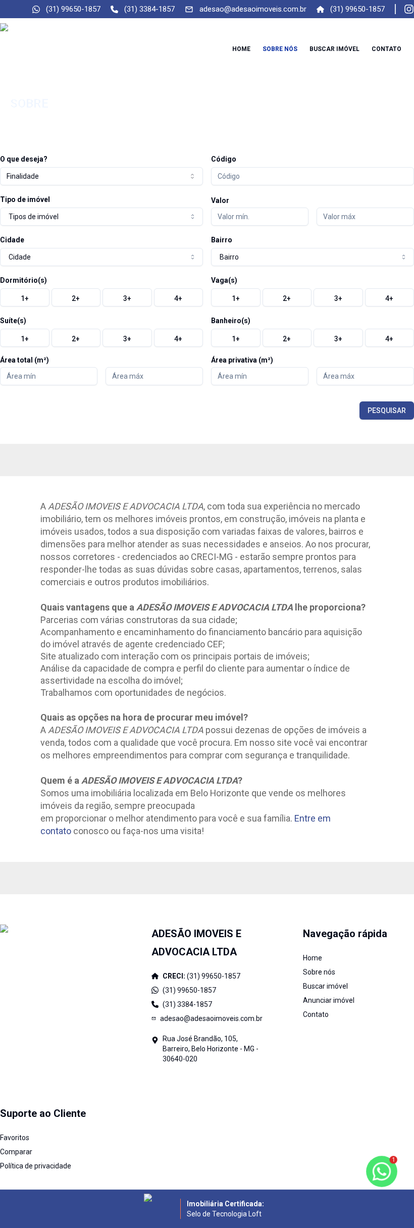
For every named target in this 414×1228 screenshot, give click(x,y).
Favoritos (14, 1138)
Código (223, 159)
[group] (101, 297)
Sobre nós (280, 49)
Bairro (221, 240)
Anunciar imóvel (328, 1000)
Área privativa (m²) (242, 360)
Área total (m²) (24, 360)
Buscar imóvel (334, 49)
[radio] (24, 297)
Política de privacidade (35, 1166)
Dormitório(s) (23, 280)
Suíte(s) (13, 321)
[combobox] (101, 176)
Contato (386, 49)
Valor (220, 200)
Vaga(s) (224, 280)
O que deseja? (23, 159)
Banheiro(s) (230, 321)
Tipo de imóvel (25, 199)
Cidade (12, 240)
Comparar (16, 1152)
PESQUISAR (387, 410)
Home (241, 49)
